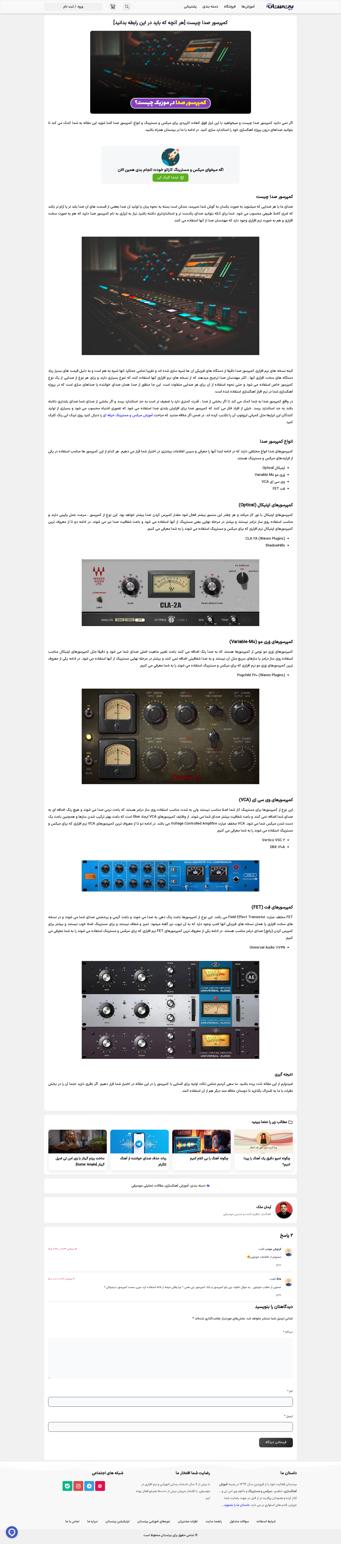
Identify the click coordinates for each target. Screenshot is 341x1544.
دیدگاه (288, 1332)
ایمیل (288, 1416)
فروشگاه (230, 6)
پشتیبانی (190, 6)
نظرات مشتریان (188, 1521)
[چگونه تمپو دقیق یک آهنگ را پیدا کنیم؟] (263, 1141)
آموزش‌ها (248, 6)
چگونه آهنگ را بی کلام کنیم (209, 1158)
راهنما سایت (214, 1521)
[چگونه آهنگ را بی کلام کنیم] (201, 1141)
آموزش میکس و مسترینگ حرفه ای (128, 415)
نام (290, 1391)
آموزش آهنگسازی (177, 1185)
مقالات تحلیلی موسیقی (147, 1185)
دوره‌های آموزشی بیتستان (153, 1521)
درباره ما (92, 1521)
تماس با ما (72, 1521)
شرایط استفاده (266, 1521)
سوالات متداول (239, 1521)
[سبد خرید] (112, 6)
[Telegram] (89, 1486)
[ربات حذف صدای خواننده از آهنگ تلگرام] (139, 1141)
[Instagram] (78, 1486)
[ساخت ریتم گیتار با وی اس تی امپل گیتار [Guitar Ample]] (77, 1141)
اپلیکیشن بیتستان (117, 1521)
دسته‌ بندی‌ (210, 6)
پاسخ (278, 1265)
